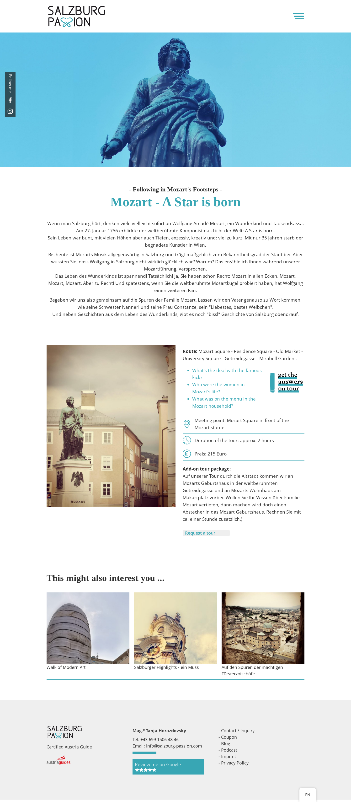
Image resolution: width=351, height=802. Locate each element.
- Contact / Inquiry (236, 730)
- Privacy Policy (233, 763)
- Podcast (227, 750)
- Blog (224, 743)
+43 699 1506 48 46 (159, 739)
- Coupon (227, 737)
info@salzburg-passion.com (174, 746)
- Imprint (227, 756)
